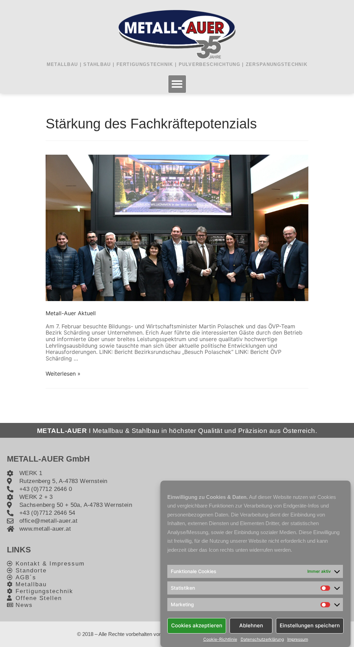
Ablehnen (251, 625)
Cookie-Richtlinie (220, 639)
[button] (177, 84)
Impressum (297, 639)
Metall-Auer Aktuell (71, 313)
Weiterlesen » (63, 373)
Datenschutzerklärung (262, 639)
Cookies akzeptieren (196, 625)
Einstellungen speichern (310, 625)
